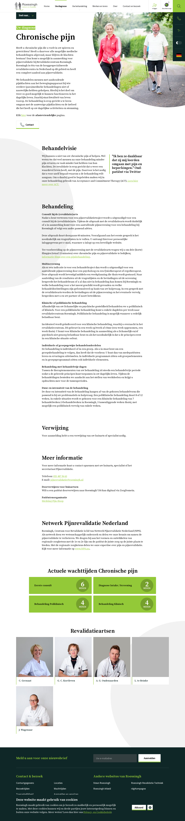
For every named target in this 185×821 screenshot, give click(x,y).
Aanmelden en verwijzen (66, 794)
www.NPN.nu (82, 548)
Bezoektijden (23, 788)
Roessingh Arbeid (102, 788)
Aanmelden (149, 758)
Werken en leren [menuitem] (100, 6)
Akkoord (139, 807)
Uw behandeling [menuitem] (79, 6)
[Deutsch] (179, 55)
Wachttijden (60, 788)
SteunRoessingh (166, 8)
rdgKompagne (138, 788)
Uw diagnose (25, 28)
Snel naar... (24, 15)
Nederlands (25, 6)
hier (23, 115)
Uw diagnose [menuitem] (61, 6)
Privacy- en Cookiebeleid (97, 812)
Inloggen (154, 8)
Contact (30, 124)
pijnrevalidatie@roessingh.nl (66, 479)
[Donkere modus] (179, 43)
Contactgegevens (25, 782)
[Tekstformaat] (179, 30)
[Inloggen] (179, 18)
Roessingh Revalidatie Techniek (147, 782)
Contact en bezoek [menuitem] (131, 6)
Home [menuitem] (47, 6)
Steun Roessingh (101, 782)
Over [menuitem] (115, 6)
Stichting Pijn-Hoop (53, 501)
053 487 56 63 (60, 476)
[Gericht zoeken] (179, 6)
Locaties (58, 782)
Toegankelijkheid (24, 794)
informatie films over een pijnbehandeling (66, 256)
